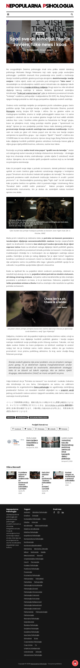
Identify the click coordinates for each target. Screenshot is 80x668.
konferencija (29, 542)
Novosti (40, 33)
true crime (28, 645)
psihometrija (28, 612)
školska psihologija (31, 625)
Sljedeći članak (67, 438)
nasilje (43, 552)
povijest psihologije (31, 565)
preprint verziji (67, 390)
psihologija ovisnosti (31, 595)
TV (36, 645)
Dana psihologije (41, 387)
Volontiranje (28, 652)
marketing (28, 549)
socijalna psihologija (39, 417)
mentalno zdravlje (41, 549)
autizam (27, 512)
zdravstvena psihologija (33, 655)
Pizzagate (10, 111)
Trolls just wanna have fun (28, 93)
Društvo (27, 515)
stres (36, 638)
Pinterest (64, 429)
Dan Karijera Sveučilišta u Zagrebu (32, 442)
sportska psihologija (31, 635)
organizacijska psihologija (33, 559)
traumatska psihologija (33, 642)
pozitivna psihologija (31, 569)
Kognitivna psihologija (32, 535)
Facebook (18, 429)
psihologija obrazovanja (33, 592)
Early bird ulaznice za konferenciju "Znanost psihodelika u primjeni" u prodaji (47, 480)
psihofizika (28, 582)
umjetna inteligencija (32, 648)
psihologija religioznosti (33, 602)
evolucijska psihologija (32, 519)
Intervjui (35, 522)
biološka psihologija (39, 512)
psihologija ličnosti (31, 589)
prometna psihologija (32, 575)
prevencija (28, 572)
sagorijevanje (29, 622)
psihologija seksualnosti (33, 605)
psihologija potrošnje (32, 598)
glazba (26, 522)
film (44, 519)
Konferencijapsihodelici (33, 545)
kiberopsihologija (41, 525)
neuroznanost (29, 555)
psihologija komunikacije (33, 585)
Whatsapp (40, 429)
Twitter (29, 429)
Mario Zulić (32, 50)
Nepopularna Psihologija (39, 664)
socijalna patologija (31, 628)
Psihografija (38, 582)
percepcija (35, 562)
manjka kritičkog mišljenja (36, 87)
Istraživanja (22, 417)
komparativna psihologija (33, 539)
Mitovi (26, 552)
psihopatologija (41, 612)
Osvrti (26, 562)
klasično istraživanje (31, 529)
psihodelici (40, 579)
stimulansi (28, 638)
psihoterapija (29, 615)
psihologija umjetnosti (32, 608)
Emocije (35, 515)
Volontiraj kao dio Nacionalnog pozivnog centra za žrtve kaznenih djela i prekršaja (67, 449)
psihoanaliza (28, 579)
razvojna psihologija (31, 618)
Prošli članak (31, 438)
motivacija (34, 552)
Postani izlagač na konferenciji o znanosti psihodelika (70, 476)
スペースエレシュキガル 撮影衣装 (58, 405)
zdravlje (39, 652)
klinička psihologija (31, 532)
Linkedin (53, 429)
